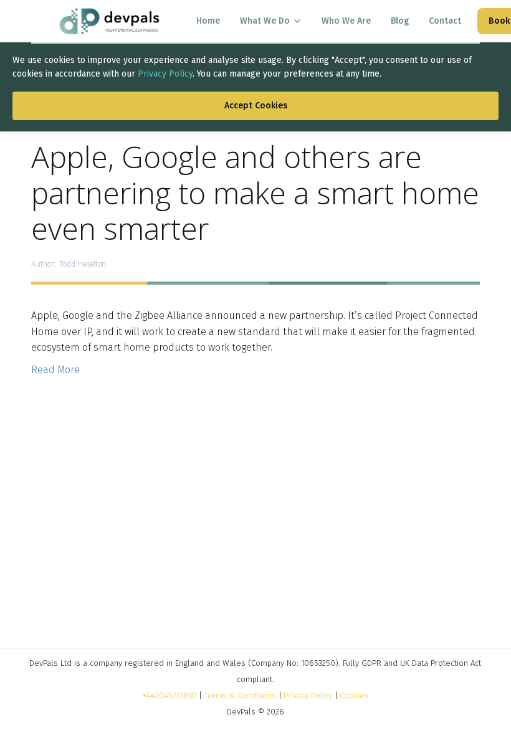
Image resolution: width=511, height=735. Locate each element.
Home (208, 21)
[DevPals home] (109, 21)
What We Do (265, 21)
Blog (400, 21)
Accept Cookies (255, 105)
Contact (445, 21)
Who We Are (346, 21)
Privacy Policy (165, 74)
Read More (55, 370)
